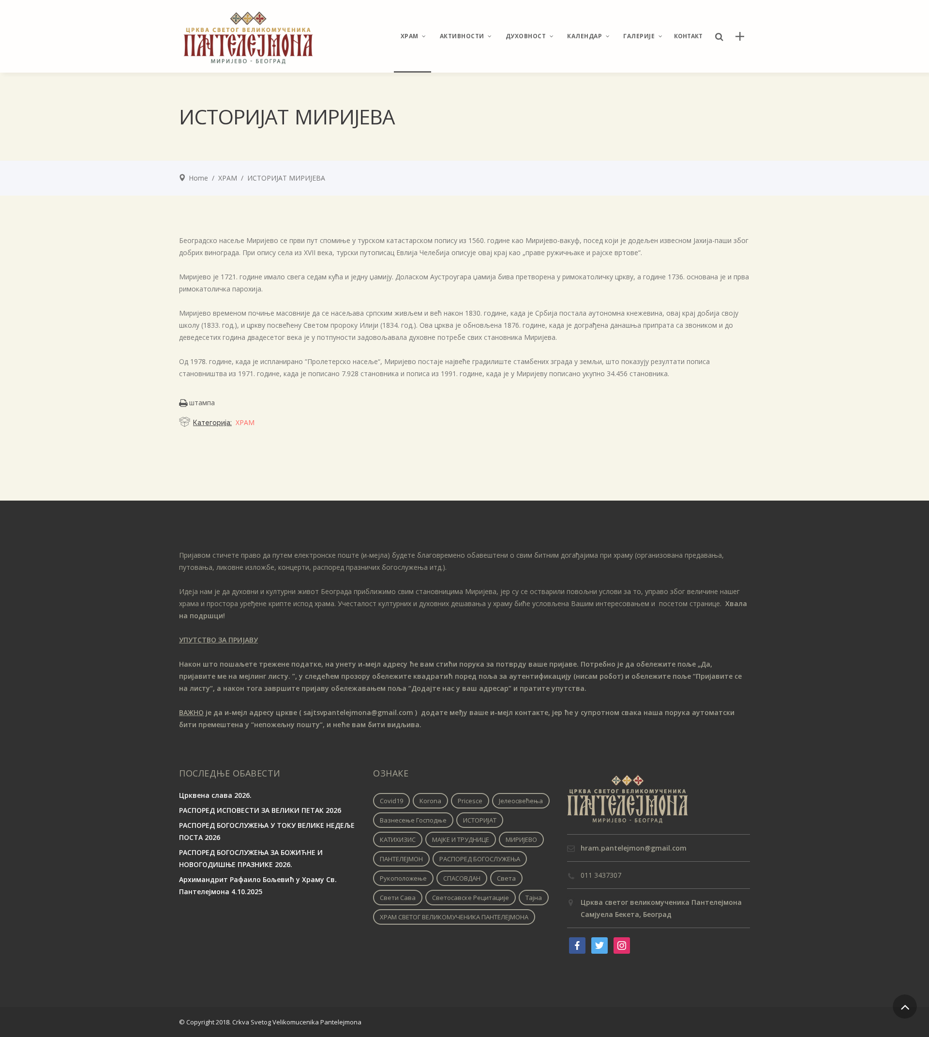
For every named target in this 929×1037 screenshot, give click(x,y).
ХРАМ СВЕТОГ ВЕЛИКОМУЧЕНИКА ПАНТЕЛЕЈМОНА (454, 917)
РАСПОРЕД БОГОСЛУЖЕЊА (479, 858)
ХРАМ (227, 178)
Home (198, 178)
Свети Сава (398, 897)
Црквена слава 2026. (215, 795)
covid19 (391, 800)
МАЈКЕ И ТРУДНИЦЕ (460, 839)
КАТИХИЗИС (398, 839)
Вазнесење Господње (413, 820)
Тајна (533, 897)
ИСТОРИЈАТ (479, 820)
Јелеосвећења (521, 800)
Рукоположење (403, 878)
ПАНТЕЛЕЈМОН (401, 858)
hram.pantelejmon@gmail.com (634, 848)
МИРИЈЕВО (521, 839)
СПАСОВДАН (461, 878)
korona (430, 800)
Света (506, 878)
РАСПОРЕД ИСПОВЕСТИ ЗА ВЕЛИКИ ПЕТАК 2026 (260, 810)
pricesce (470, 800)
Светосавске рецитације (470, 897)
